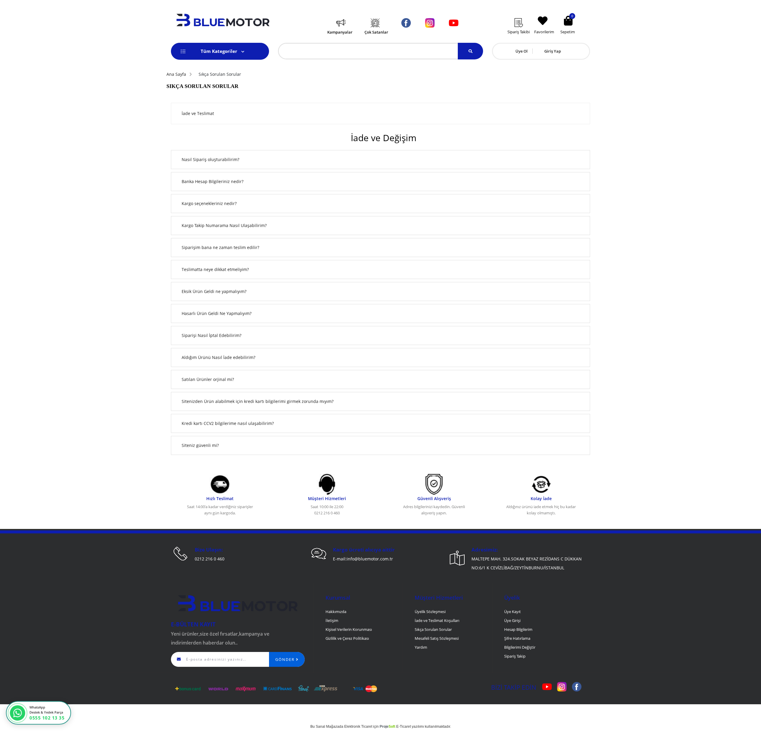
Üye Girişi (512, 620)
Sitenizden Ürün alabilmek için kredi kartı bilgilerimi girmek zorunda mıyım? (258, 401)
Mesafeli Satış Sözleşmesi (437, 638)
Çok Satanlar (376, 32)
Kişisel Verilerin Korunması (349, 629)
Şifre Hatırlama (517, 638)
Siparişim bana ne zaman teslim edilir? (220, 247)
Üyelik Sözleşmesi (430, 611)
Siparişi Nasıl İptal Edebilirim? (211, 335)
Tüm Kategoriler (219, 51)
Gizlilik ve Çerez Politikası (347, 638)
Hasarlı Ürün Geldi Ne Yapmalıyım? (216, 313)
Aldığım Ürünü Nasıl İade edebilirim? (218, 357)
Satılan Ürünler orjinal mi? (208, 379)
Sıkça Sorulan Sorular (433, 629)
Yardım (421, 647)
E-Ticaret (403, 726)
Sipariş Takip (515, 656)
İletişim (332, 620)
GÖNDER (285, 659)
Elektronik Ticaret (358, 726)
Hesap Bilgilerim (518, 629)
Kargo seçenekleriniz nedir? (209, 203)
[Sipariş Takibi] (522, 14)
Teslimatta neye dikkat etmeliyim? (215, 269)
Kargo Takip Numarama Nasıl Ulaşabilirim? (224, 225)
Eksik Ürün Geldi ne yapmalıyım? (214, 291)
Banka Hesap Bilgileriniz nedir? (212, 181)
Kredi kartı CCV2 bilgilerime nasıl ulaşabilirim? (228, 423)
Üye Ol (521, 51)
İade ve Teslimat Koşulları (437, 620)
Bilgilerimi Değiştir (519, 647)
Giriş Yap (552, 51)
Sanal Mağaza (327, 726)
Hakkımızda (336, 611)
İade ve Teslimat (198, 113)
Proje (387, 726)
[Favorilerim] (545, 12)
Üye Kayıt (512, 611)
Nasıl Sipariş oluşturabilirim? (210, 159)
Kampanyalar (340, 32)
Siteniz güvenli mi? (201, 445)
